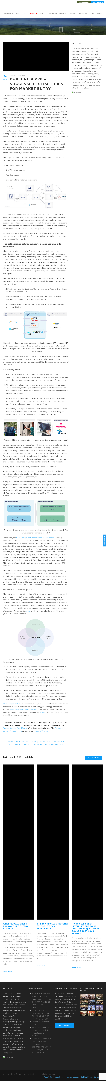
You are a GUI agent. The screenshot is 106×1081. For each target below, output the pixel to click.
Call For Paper (86, 1077)
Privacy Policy (58, 1077)
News (92, 13)
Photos (73, 13)
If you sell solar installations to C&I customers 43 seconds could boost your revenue (85, 929)
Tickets (33, 13)
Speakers (53, 13)
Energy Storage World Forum (15, 728)
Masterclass (22, 13)
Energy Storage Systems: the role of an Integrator (52, 926)
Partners (63, 13)
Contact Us (98, 1077)
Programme (9, 13)
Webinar (43, 13)
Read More (93, 758)
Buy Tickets (98, 2)
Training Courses (41, 731)
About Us (83, 13)
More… (99, 13)
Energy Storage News (17, 75)
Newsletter (84, 2)
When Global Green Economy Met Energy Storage (15, 926)
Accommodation (72, 1077)
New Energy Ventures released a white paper (35, 538)
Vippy (28, 611)
